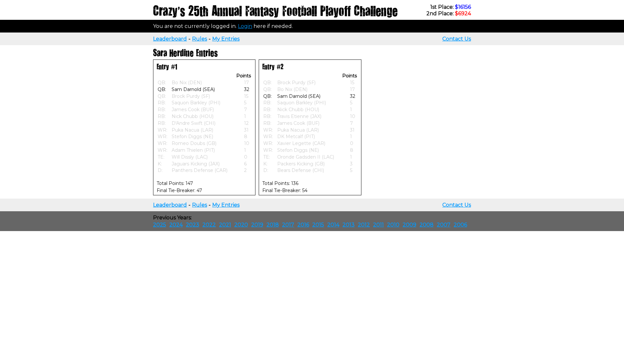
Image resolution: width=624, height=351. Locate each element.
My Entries (226, 39)
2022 (209, 225)
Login (245, 26)
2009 (409, 225)
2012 (364, 225)
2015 (318, 225)
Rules (199, 39)
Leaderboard (170, 39)
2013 (349, 225)
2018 (272, 225)
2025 (159, 225)
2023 (192, 225)
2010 (393, 225)
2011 (378, 225)
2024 (176, 225)
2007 (443, 225)
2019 (257, 225)
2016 (303, 225)
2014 (333, 225)
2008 (427, 225)
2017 (288, 225)
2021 (225, 225)
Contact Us (456, 39)
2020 (241, 225)
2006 (460, 225)
